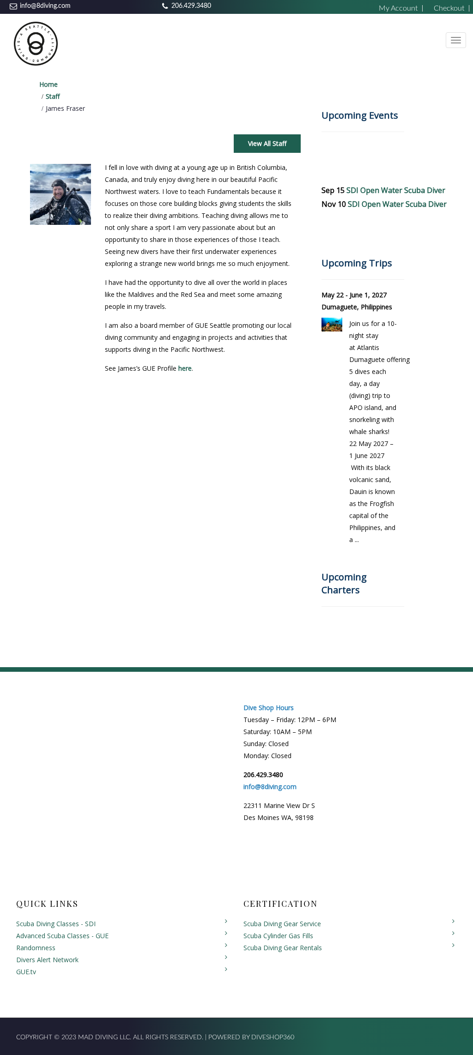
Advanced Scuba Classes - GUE (62, 935)
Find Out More (375, 552)
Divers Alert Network (47, 959)
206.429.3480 (191, 6)
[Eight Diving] (36, 43)
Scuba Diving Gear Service (282, 923)
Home (48, 84)
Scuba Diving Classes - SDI (56, 923)
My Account (398, 8)
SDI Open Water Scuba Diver (395, 190)
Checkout (449, 8)
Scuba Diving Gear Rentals (282, 947)
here (185, 368)
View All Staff (267, 143)
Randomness (35, 947)
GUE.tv (26, 971)
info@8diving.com (45, 6)
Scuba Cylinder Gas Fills (278, 935)
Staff (53, 96)
